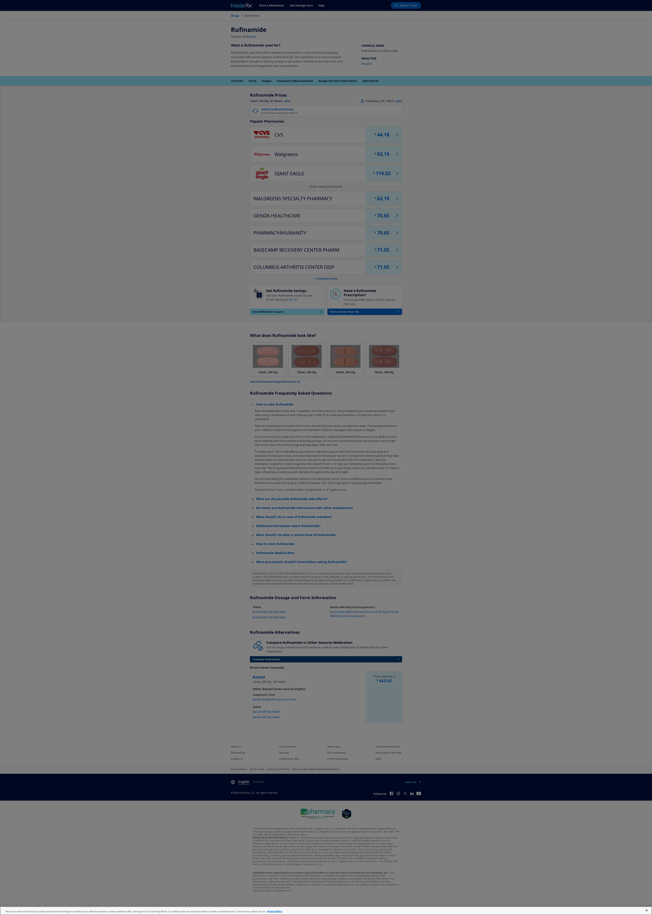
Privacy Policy (274, 911)
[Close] (646, 910)
